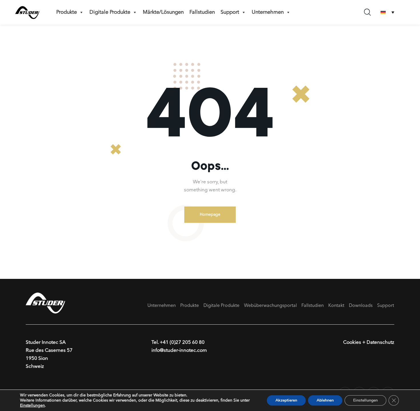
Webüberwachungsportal (270, 305)
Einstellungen (32, 406)
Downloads (361, 305)
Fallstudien (202, 12)
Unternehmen (268, 12)
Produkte (66, 12)
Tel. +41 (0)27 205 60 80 (178, 342)
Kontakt (336, 305)
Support (230, 12)
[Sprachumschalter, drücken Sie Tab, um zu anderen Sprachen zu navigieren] (387, 12)
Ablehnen (325, 400)
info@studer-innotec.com (179, 350)
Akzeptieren (286, 400)
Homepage (210, 215)
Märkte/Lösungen (163, 12)
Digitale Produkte (109, 12)
